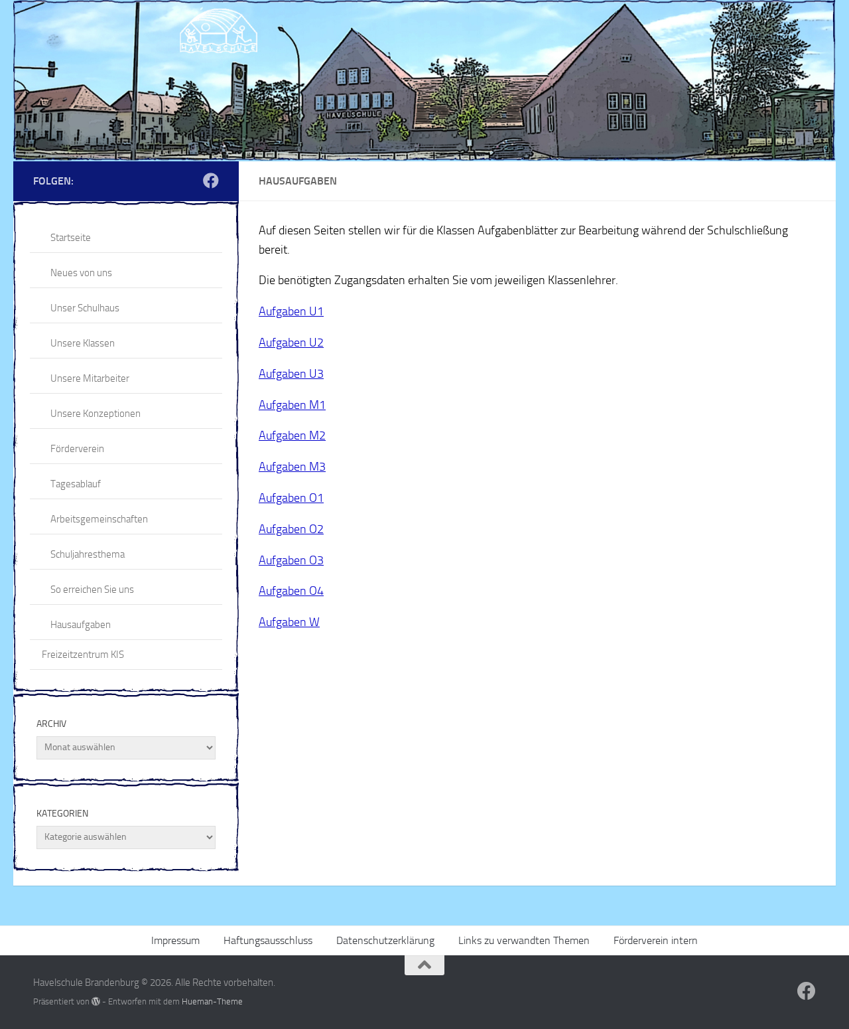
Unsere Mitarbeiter (89, 378)
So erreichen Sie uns (92, 589)
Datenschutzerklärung (385, 940)
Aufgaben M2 (292, 435)
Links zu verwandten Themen (524, 940)
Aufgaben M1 (292, 405)
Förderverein (77, 449)
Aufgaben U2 (291, 342)
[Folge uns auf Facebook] (211, 181)
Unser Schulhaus (84, 308)
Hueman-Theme (212, 1001)
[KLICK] (424, 80)
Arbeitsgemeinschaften (99, 519)
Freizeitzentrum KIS (83, 655)
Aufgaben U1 (291, 311)
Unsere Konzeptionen (95, 414)
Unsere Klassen (82, 343)
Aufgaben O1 (291, 498)
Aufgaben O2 (291, 529)
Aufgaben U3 (291, 373)
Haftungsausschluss (268, 940)
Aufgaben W (289, 622)
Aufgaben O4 (291, 591)
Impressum (175, 940)
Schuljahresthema (87, 554)
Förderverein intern (656, 940)
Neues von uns (81, 273)
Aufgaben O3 (291, 560)
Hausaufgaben (80, 625)
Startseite (70, 238)
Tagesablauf (75, 484)
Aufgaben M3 (292, 466)
